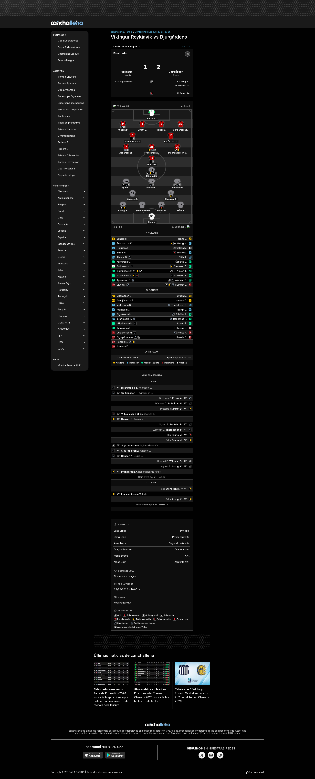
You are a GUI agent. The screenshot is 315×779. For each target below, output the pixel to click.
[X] (202, 755)
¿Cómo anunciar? (255, 772)
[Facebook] (220, 755)
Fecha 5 (186, 46)
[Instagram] (211, 755)
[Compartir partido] (187, 54)
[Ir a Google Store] (115, 755)
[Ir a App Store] (93, 755)
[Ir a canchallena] (67, 23)
